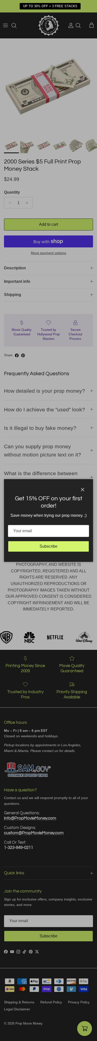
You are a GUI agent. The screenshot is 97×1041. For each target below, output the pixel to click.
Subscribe (48, 546)
